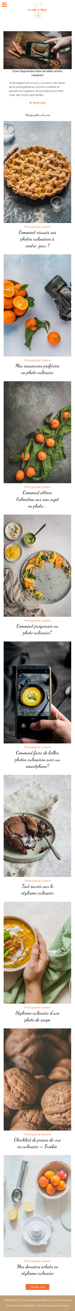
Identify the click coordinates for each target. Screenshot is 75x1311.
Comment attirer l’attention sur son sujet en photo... (37, 499)
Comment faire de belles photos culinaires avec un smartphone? (37, 759)
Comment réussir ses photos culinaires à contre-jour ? (37, 239)
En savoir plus (37, 102)
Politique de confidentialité (20, 1305)
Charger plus (37, 1287)
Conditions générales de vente (52, 1305)
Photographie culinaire (37, 227)
